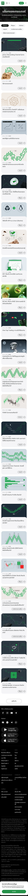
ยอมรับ (14, 892)
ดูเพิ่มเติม (14, 701)
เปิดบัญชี (21, 3)
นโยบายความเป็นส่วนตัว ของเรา (18, 887)
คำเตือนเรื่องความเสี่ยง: (6, 870)
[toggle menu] (26, 3)
